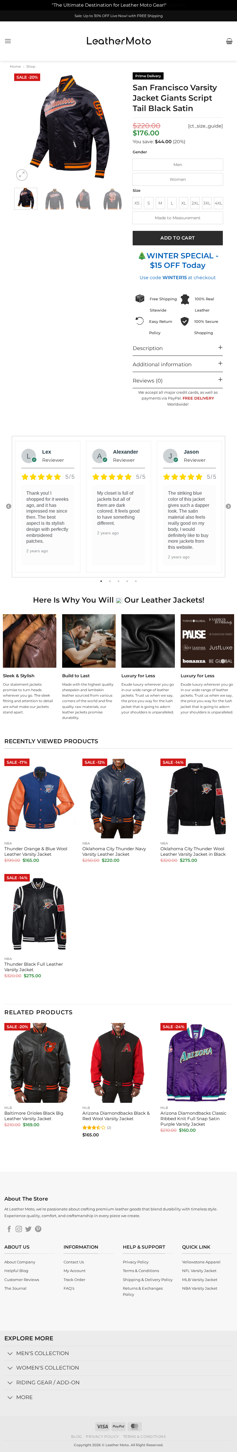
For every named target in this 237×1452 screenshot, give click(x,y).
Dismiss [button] (177, 5)
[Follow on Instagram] (19, 1229)
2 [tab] (110, 581)
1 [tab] (101, 581)
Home (15, 66)
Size (136, 191)
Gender (140, 152)
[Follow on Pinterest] (38, 1229)
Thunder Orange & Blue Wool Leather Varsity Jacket (35, 851)
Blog (76, 1436)
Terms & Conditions (144, 1436)
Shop (30, 66)
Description (148, 348)
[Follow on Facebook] (9, 1229)
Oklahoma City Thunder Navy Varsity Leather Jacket (114, 851)
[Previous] (23, 127)
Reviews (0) (148, 381)
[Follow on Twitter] (28, 1229)
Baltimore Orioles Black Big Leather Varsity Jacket (33, 1116)
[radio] (178, 164)
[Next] (115, 127)
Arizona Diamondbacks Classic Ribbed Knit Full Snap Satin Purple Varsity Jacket (193, 1119)
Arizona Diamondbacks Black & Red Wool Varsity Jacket (116, 1116)
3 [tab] (119, 581)
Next (228, 506)
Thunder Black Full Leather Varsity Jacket (33, 967)
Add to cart (177, 238)
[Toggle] (10, 1354)
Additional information (162, 364)
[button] (8, 41)
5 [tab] (136, 581)
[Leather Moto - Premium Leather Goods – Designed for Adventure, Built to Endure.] (118, 41)
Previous (8, 506)
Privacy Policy (102, 1436)
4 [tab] (127, 581)
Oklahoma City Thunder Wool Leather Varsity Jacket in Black (193, 851)
